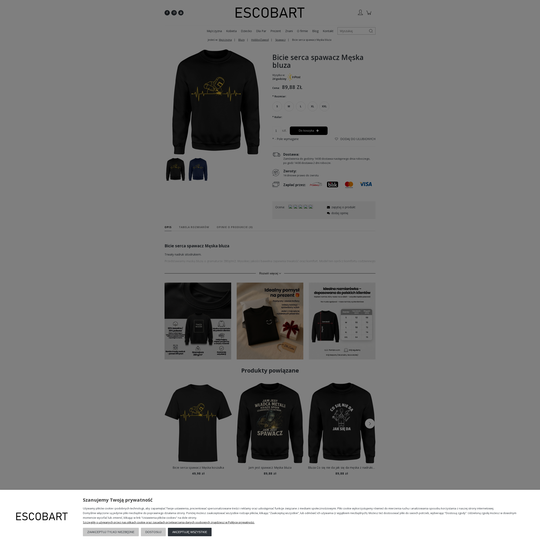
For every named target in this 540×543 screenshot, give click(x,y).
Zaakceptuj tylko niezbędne (110, 532)
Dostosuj (153, 532)
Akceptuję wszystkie (189, 532)
